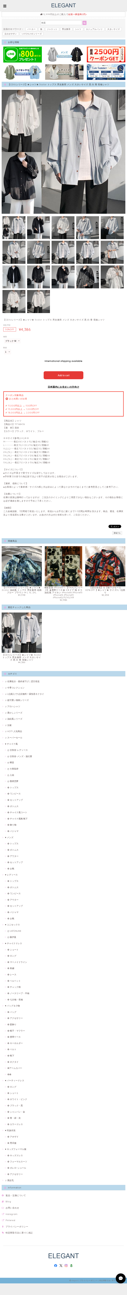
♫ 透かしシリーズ (13, 712)
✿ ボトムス (13, 806)
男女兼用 (66, 29)
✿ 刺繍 (10, 968)
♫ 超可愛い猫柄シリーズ (17, 700)
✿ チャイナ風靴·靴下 (17, 818)
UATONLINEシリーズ (32, 33)
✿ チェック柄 (14, 987)
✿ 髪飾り (11, 1024)
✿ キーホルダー (15, 1043)
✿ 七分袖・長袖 (15, 999)
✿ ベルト (11, 1049)
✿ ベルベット (14, 980)
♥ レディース (11, 874)
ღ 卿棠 (10, 762)
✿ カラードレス (15, 1124)
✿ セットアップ (15, 800)
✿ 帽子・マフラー (16, 1030)
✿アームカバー (14, 1068)
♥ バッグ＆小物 (12, 1005)
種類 (5, 337)
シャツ (78, 29)
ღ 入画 (10, 775)
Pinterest (10, 1220)
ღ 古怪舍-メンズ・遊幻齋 (19, 756)
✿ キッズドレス (15, 1155)
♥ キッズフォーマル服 (15, 1149)
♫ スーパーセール (13, 737)
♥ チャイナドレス (13, 943)
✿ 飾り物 (11, 824)
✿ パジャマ (13, 831)
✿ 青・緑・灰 (14, 1118)
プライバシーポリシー (17, 1226)
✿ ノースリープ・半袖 (18, 993)
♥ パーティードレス (14, 1080)
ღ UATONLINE (14, 931)
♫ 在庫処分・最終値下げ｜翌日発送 (22, 681)
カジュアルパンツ (94, 29)
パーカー (31, 29)
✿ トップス (13, 787)
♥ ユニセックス (12, 924)
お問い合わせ (12, 1207)
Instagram (12, 1214)
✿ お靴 (10, 868)
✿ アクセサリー (15, 1018)
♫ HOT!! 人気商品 (13, 731)
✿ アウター (13, 856)
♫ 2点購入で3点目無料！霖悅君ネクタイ (24, 694)
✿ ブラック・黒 (15, 1105)
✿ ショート (13, 949)
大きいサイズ (113, 29)
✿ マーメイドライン (17, 962)
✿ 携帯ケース (14, 1037)
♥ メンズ (9, 837)
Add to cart (63, 375)
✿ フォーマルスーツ (17, 1161)
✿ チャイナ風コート (17, 812)
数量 (5, 348)
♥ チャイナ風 (11, 744)
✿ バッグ (11, 1012)
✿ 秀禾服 (11, 1143)
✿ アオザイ (13, 1136)
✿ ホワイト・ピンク (17, 1099)
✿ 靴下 (10, 1055)
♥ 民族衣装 (10, 1130)
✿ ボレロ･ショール (16, 1167)
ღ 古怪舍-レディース (17, 750)
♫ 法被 (8, 725)
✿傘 (9, 1074)
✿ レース (11, 974)
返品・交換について (16, 1195)
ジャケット (52, 29)
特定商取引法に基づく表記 (19, 1232)
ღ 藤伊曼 (11, 937)
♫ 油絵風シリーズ (13, 718)
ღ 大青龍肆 (12, 768)
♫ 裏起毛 (9, 1180)
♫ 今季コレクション (14, 687)
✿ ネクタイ (13, 1062)
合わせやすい (10, 33)
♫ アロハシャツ (12, 706)
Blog (8, 1201)
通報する (117, 533)
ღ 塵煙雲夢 (12, 781)
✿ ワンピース (14, 793)
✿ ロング (11, 955)
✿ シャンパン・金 (16, 1111)
